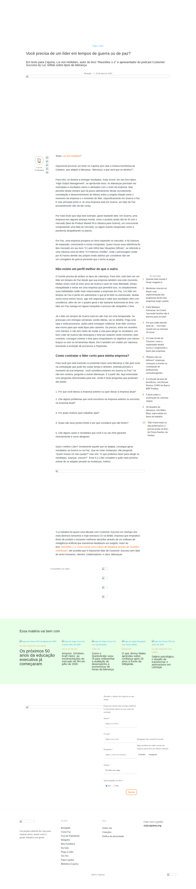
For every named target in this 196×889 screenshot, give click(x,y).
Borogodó (65, 828)
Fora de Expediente (70, 836)
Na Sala (65, 848)
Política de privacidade (113, 836)
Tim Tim (64, 856)
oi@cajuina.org (152, 825)
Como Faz (66, 832)
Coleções (106, 832)
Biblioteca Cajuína (69, 864)
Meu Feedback (68, 844)
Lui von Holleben (72, 156)
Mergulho (65, 840)
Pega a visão (98, 46)
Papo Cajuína (67, 860)
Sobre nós (107, 828)
